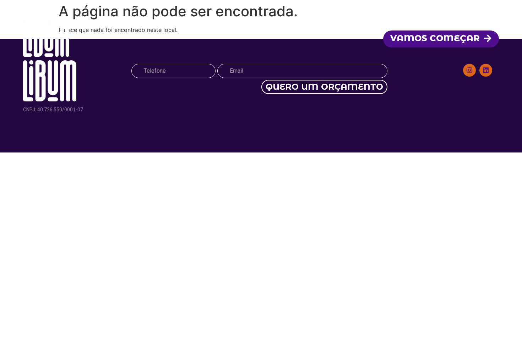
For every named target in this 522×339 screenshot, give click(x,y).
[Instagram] (469, 70)
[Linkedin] (485, 70)
